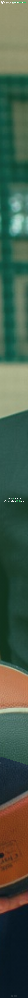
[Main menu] (26, 7)
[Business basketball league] (3, 2)
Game (15, 996)
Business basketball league (15, 2)
